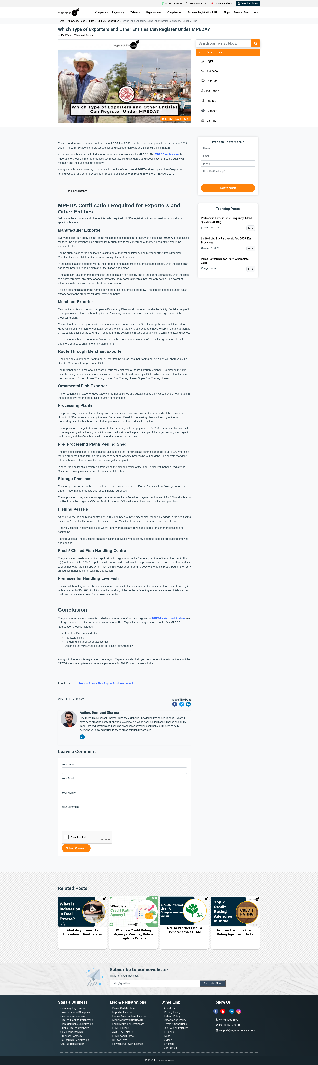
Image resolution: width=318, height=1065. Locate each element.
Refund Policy (172, 1016)
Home (61, 20)
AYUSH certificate (122, 1032)
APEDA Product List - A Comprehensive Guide (133, 930)
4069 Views (66, 35)
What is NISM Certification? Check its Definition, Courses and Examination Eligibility (235, 936)
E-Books (169, 1032)
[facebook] (215, 1011)
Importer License (122, 1012)
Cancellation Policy (175, 1020)
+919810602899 (173, 3)
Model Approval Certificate (127, 1020)
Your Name (68, 764)
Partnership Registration (74, 1039)
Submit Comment (76, 848)
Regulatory (118, 12)
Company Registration (73, 1008)
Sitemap (169, 1043)
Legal (250, 228)
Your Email (68, 778)
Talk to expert (228, 187)
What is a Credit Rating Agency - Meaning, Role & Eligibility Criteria (82, 934)
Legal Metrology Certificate (128, 1024)
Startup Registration (72, 1043)
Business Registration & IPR (203, 12)
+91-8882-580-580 (197, 3)
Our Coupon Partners (176, 1028)
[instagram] (238, 1011)
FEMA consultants (123, 1036)
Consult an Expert (249, 3)
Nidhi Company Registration (76, 1024)
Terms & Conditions (175, 1024)
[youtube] (222, 1011)
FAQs (167, 1036)
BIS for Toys (119, 1039)
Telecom (135, 12)
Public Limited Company (74, 1028)
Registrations (154, 12)
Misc (91, 20)
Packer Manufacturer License (129, 1016)
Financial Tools (242, 12)
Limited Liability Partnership (77, 1020)
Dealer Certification (123, 1008)
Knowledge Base (76, 20)
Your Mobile (69, 792)
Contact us (170, 1047)
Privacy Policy (172, 1012)
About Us (169, 1008)
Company (100, 12)
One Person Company (72, 1016)
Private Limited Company (75, 1012)
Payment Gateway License (127, 1043)
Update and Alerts (223, 3)
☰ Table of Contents (75, 191)
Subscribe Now (212, 983)
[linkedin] (231, 1011)
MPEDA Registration (108, 20)
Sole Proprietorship (71, 1032)
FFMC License (120, 1028)
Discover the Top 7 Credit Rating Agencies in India (184, 932)
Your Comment (70, 806)
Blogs (227, 12)
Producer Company (71, 1036)
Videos (168, 1039)
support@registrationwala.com (237, 1030)
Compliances (174, 12)
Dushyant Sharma (84, 35)
